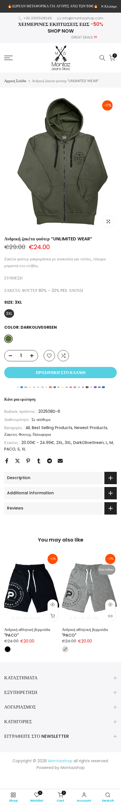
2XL (59, 442)
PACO (9, 449)
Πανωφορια (42, 434)
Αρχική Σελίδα (15, 81)
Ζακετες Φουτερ (17, 434)
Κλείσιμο (110, 6)
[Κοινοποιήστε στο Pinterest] (28, 460)
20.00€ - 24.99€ (37, 442)
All (28, 427)
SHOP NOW (61, 31)
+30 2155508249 (37, 18)
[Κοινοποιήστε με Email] (60, 460)
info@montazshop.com (82, 18)
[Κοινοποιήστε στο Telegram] (49, 460)
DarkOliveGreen (88, 442)
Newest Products (90, 427)
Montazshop (72, 767)
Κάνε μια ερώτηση (19, 399)
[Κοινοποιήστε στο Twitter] (17, 460)
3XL (68, 442)
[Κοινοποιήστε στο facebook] (6, 460)
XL (24, 449)
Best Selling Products (52, 427)
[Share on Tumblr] (38, 460)
